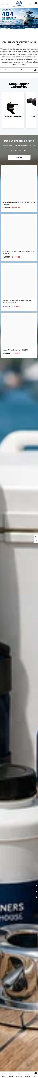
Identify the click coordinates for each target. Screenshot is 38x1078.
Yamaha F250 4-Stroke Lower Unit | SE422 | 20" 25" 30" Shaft (19, 252)
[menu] (2, 4)
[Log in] (30, 4)
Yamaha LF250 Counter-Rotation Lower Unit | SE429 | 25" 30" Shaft (17, 302)
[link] (10, 1075)
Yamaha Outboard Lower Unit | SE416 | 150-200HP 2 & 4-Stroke (19, 203)
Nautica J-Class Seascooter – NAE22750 (16, 350)
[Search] (8, 4)
